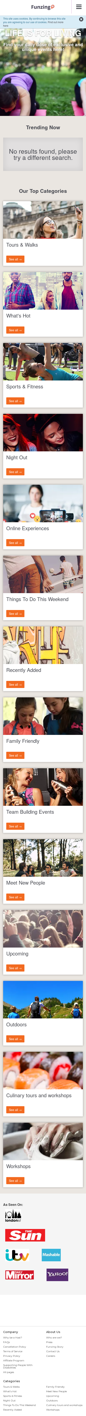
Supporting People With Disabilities (18, 1366)
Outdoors (52, 1400)
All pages (8, 1372)
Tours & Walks (11, 1386)
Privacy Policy (11, 1355)
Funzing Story (54, 1346)
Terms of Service (12, 1351)
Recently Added (12, 1409)
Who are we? (54, 1337)
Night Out (9, 1400)
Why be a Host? (12, 1337)
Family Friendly (55, 1386)
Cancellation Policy (14, 1346)
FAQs (6, 1342)
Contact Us (52, 1351)
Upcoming (52, 1395)
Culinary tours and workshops (64, 1405)
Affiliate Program (13, 1360)
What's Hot (10, 1391)
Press (49, 1342)
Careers (50, 1355)
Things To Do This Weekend (19, 1405)
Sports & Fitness (12, 1395)
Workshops (52, 1409)
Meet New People (56, 1391)
